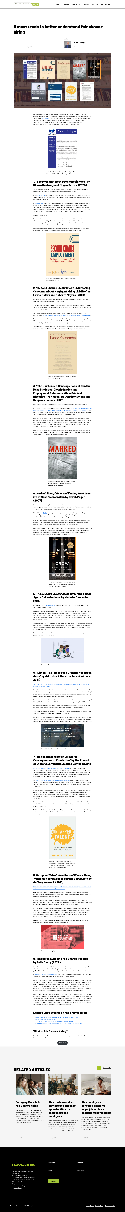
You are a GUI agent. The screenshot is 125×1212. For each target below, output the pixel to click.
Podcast (86, 4)
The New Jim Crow (50, 605)
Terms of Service (110, 1206)
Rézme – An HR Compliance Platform (45, 1019)
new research (41, 195)
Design (66, 4)
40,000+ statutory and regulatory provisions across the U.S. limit (51, 768)
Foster (58, 4)
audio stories (44, 690)
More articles (107, 1068)
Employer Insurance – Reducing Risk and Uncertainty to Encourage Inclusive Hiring (58, 1023)
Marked (45, 513)
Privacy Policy (18, 1188)
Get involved (105, 4)
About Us (95, 4)
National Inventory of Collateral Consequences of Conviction (53, 780)
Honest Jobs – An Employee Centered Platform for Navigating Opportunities (56, 1017)
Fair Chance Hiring (46, 118)
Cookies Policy (99, 1206)
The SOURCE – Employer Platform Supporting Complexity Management (55, 1021)
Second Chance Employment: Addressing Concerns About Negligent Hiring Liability (66, 315)
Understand (76, 4)
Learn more (62, 1042)
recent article (39, 203)
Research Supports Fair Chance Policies (46, 974)
